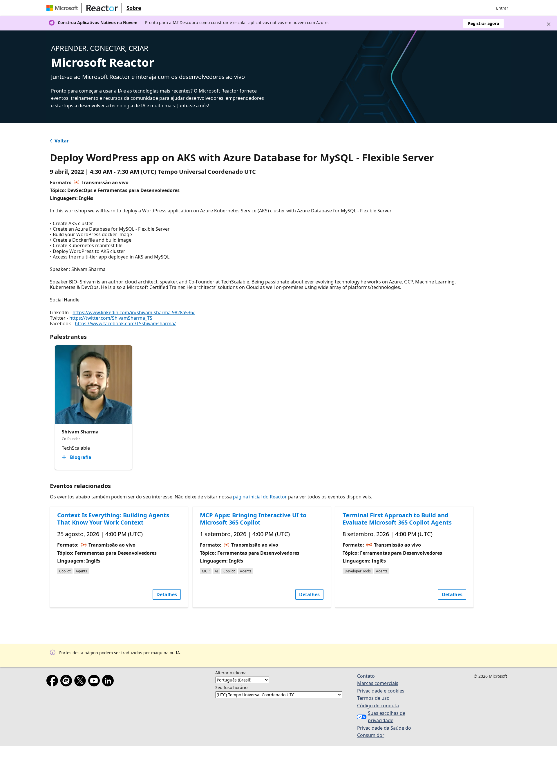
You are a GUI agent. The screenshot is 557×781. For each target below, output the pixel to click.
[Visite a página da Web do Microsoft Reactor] (102, 8)
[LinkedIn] (109, 682)
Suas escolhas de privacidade (386, 717)
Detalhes (166, 594)
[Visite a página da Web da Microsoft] (63, 8)
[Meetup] (67, 682)
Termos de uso (373, 698)
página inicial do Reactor (260, 496)
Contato (366, 676)
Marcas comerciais (377, 683)
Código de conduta (378, 705)
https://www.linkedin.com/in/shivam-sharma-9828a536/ (134, 312)
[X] (81, 682)
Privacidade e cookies (380, 691)
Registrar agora (483, 23)
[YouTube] (95, 682)
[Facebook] (53, 682)
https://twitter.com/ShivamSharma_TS (110, 318)
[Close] (548, 24)
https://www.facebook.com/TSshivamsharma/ (125, 323)
